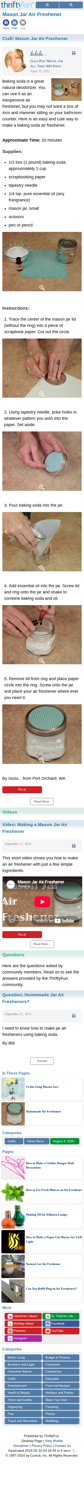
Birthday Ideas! (21, 1324)
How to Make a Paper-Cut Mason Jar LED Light (54, 1239)
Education (52, 1378)
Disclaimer (21, 1446)
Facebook (57, 1323)
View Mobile (54, 1441)
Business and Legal (21, 1364)
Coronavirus (54, 1371)
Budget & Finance (58, 1357)
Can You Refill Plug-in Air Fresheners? (51, 1288)
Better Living (16, 1357)
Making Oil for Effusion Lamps (46, 1214)
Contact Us (63, 1446)
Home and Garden (20, 1400)
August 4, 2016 (63, 1141)
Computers (53, 1364)
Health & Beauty (19, 1392)
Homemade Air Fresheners (43, 1111)
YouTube (56, 1331)
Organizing (15, 1407)
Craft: (35, 38)
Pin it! (22, 789)
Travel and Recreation (22, 1421)
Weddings (52, 1421)
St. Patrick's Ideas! (61, 1316)
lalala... (15, 778)
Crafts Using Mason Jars (42, 1086)
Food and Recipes (58, 1385)
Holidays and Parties (60, 1392)
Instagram (20, 1338)
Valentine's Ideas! (22, 1316)
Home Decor (35, 1141)
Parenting (52, 1407)
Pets (11, 1414)
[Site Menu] (47, 5)
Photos (50, 1414)
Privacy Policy (42, 1446)
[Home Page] (17, 3)
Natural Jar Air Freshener (43, 1264)
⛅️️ (74, 1450)
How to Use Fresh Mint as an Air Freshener (54, 1190)
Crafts (12, 1141)
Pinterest (19, 1331)
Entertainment (17, 1385)
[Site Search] (71, 5)
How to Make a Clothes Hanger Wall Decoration (50, 1165)
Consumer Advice (20, 1371)
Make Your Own (56, 1400)
